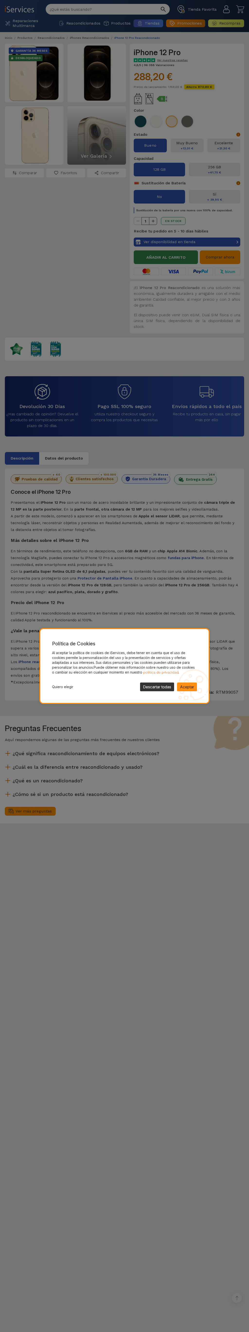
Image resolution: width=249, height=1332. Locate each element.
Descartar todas (157, 686)
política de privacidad (160, 672)
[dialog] (124, 666)
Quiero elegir (62, 687)
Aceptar (187, 686)
